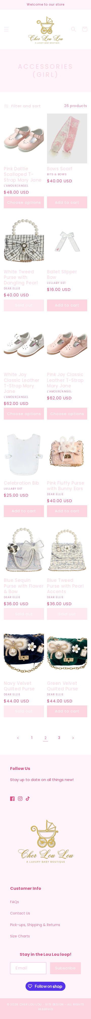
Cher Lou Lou (30, 1004)
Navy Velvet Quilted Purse (19, 686)
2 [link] (45, 737)
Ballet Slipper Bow (62, 274)
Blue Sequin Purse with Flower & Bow (23, 586)
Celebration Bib (21, 483)
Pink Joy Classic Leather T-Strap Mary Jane (65, 380)
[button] (6, 29)
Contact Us (20, 913)
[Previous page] (18, 737)
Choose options (24, 202)
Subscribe (65, 968)
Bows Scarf (60, 169)
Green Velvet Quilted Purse (62, 686)
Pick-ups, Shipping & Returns (35, 924)
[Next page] (72, 737)
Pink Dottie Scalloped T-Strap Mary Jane (23, 174)
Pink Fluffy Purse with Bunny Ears (65, 485)
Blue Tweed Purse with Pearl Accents (65, 586)
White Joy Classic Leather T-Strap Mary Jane (21, 383)
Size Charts (20, 936)
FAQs (14, 901)
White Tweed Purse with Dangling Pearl (21, 277)
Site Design (54, 1004)
